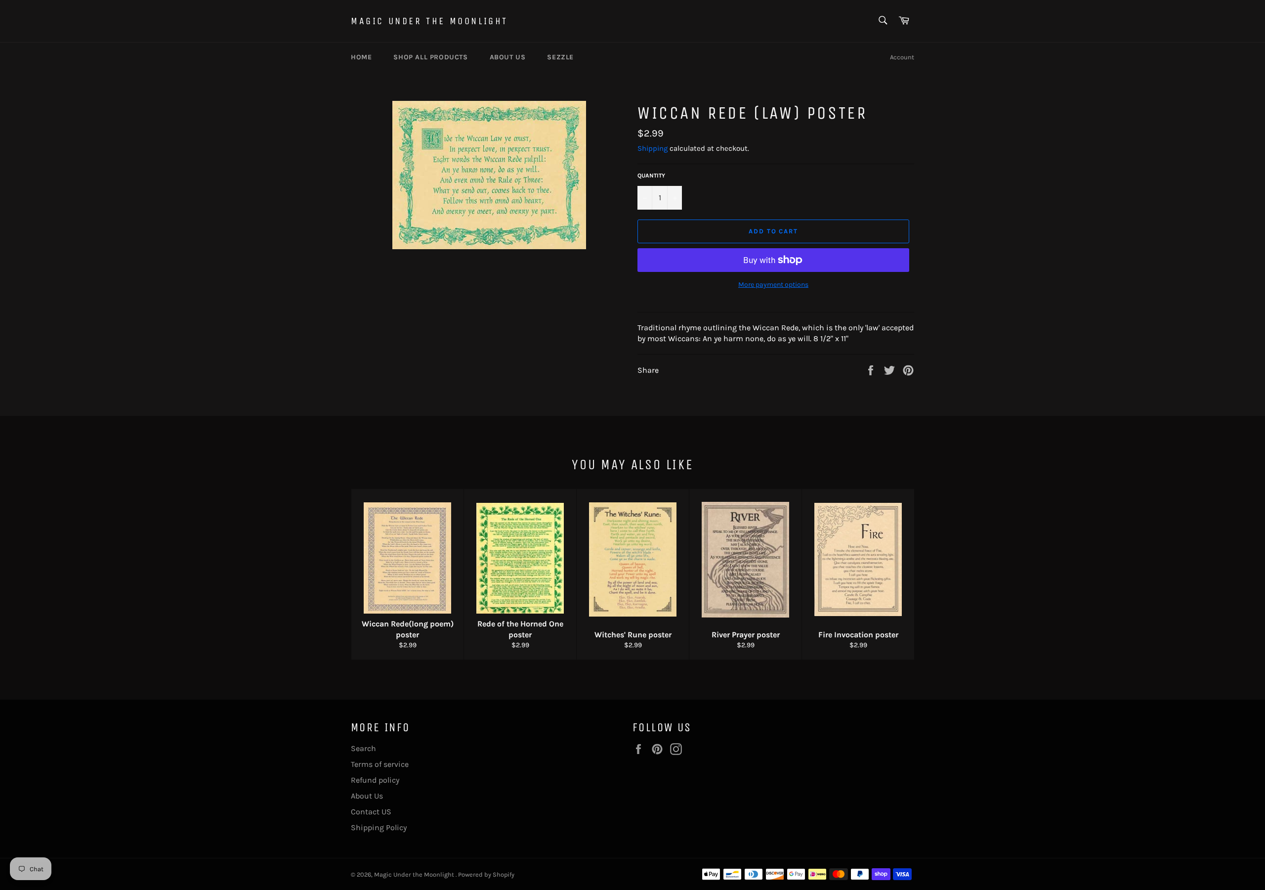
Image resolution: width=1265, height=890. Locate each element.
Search (363, 748)
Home (361, 57)
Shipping (652, 148)
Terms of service (380, 764)
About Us (367, 796)
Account (902, 57)
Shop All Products (430, 57)
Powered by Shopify (486, 874)
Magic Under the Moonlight (429, 21)
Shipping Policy (379, 827)
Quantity (651, 175)
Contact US (371, 811)
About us (508, 57)
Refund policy (375, 780)
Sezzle (560, 57)
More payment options (773, 284)
